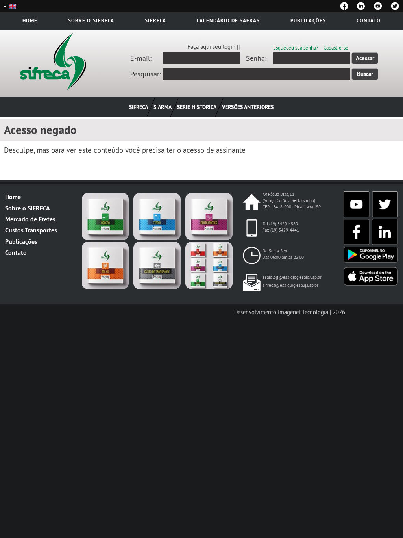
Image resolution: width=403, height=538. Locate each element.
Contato (369, 20)
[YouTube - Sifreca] (378, 6)
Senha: (256, 58)
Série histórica (196, 107)
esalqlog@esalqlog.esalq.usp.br (292, 277)
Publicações (307, 20)
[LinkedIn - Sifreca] (361, 6)
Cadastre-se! (337, 48)
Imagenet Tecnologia (303, 312)
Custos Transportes (31, 230)
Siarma (162, 107)
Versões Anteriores (248, 107)
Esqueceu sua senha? (295, 48)
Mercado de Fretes (30, 219)
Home (29, 20)
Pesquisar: (145, 74)
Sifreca (155, 20)
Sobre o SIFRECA (27, 208)
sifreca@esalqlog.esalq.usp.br (290, 285)
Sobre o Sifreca (91, 20)
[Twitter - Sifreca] (395, 6)
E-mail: (141, 58)
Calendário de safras (228, 20)
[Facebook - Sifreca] (344, 6)
